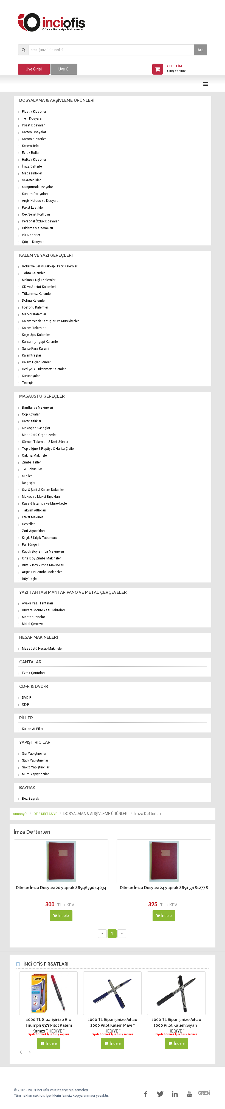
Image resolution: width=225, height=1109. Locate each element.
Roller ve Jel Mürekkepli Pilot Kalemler (49, 266)
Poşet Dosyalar (33, 125)
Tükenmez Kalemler (37, 294)
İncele (63, 915)
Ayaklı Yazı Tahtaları (37, 603)
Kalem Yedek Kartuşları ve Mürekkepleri (51, 321)
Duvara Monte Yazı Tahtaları (43, 610)
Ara (201, 50)
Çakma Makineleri (35, 455)
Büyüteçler (30, 579)
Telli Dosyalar (32, 118)
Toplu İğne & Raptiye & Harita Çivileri (48, 449)
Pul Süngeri (30, 545)
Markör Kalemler (34, 314)
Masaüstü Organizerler (39, 435)
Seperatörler (31, 146)
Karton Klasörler (34, 139)
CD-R (25, 704)
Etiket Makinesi (33, 517)
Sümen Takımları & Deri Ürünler (45, 442)
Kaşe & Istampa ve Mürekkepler (45, 503)
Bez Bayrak (30, 798)
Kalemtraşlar (31, 355)
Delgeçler (28, 483)
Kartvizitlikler (31, 421)
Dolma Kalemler (34, 300)
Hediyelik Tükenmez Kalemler (44, 369)
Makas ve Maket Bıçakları (41, 497)
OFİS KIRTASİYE (45, 814)
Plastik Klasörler (34, 112)
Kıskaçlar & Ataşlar (36, 428)
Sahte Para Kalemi (35, 348)
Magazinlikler (32, 173)
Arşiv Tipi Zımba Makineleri (42, 572)
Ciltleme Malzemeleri (37, 228)
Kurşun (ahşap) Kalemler (40, 342)
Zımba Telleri (31, 462)
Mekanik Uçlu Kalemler (38, 280)
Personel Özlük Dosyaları (41, 221)
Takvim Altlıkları (34, 510)
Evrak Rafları (31, 153)
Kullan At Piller (32, 729)
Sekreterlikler (31, 180)
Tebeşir (27, 383)
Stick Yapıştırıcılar (35, 760)
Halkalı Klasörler (34, 160)
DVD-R (27, 698)
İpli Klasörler (31, 235)
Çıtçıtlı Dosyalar (34, 242)
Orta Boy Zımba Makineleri (41, 558)
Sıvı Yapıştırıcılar (34, 754)
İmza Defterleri (33, 166)
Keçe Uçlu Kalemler (36, 335)
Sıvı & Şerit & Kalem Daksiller (43, 490)
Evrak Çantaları (33, 673)
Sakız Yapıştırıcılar (35, 767)
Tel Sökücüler (32, 469)
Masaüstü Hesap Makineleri (42, 648)
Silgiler (27, 476)
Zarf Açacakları (33, 531)
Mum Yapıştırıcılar (35, 774)
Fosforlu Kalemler (35, 307)
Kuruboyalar (31, 376)
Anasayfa (20, 814)
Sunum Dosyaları (35, 194)
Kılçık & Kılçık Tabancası (40, 538)
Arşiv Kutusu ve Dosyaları (41, 201)
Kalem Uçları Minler (36, 362)
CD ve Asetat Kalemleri (39, 287)
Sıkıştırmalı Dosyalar (37, 187)
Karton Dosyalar (34, 132)
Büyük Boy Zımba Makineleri (43, 565)
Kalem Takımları (34, 328)
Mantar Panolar (33, 617)
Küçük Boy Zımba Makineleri (43, 551)
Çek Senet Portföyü (36, 214)
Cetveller (28, 524)
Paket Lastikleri (33, 208)
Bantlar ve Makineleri (37, 407)
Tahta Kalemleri (34, 273)
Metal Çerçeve (32, 624)
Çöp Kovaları (31, 414)
